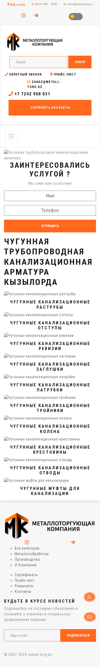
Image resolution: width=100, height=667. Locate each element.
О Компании (26, 565)
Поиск (80, 62)
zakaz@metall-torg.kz (79, 4)
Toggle (76, 16)
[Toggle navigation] (11, 136)
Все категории (27, 548)
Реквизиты (24, 586)
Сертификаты (26, 575)
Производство (27, 559)
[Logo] (50, 526)
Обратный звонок (25, 74)
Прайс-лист (64, 74)
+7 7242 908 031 (31, 93)
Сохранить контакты (50, 107)
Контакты (23, 591)
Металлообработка (32, 554)
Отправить (50, 226)
